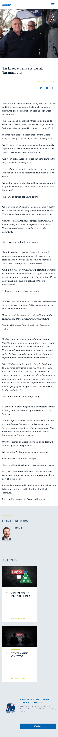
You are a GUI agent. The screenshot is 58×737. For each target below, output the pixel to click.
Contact (37, 703)
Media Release (47, 81)
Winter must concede (19, 655)
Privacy (47, 699)
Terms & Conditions (30, 699)
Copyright (25, 703)
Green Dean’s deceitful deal (21, 595)
